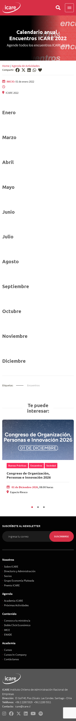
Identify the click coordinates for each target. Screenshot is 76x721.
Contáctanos (11, 659)
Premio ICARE (12, 585)
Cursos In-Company (15, 654)
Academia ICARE (13, 600)
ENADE (8, 634)
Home (6, 66)
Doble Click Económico (17, 625)
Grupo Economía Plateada (19, 580)
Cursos (8, 650)
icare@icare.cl (23, 706)
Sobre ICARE (11, 566)
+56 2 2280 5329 (23, 702)
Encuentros (33, 385)
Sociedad (51, 465)
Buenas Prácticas (17, 465)
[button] (69, 7)
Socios (8, 576)
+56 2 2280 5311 (42, 702)
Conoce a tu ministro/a (17, 620)
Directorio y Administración (19, 571)
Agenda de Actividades (26, 66)
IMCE (7, 630)
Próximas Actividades (16, 605)
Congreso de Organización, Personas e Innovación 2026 (29, 475)
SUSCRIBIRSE (61, 536)
